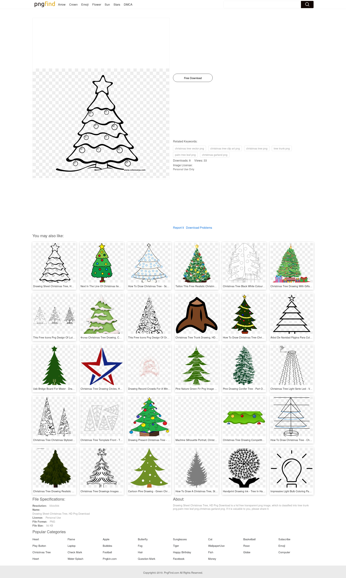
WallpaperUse (216, 545)
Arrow (62, 4)
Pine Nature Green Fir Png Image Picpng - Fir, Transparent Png (212, 388)
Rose (246, 545)
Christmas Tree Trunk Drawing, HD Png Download (204, 337)
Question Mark (146, 558)
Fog (140, 545)
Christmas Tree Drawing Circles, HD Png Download (110, 388)
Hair (140, 552)
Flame (71, 539)
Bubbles (107, 545)
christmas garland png (214, 155)
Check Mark (75, 552)
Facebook (179, 558)
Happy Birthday (182, 552)
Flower (96, 4)
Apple (106, 539)
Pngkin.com (110, 558)
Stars (117, 4)
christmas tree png (256, 148)
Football (107, 552)
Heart (35, 539)
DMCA (128, 4)
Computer (284, 552)
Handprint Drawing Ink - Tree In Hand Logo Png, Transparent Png (260, 491)
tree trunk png (282, 148)
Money (212, 558)
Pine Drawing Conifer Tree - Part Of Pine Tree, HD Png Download (260, 388)
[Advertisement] (101, 43)
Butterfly (143, 539)
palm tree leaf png (185, 155)
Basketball (249, 539)
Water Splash (75, 558)
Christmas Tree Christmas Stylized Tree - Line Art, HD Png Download (72, 440)
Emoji (85, 4)
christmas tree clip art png (225, 148)
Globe (246, 552)
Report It (178, 227)
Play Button (39, 545)
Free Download (193, 78)
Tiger (176, 545)
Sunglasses (180, 539)
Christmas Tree (41, 552)
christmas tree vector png (189, 148)
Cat (210, 539)
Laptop (72, 545)
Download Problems (199, 227)
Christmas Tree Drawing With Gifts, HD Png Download (301, 286)
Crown (73, 4)
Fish (210, 552)
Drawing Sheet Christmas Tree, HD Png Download (61, 286)
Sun (107, 4)
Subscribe (284, 539)
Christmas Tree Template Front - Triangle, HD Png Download (115, 440)
